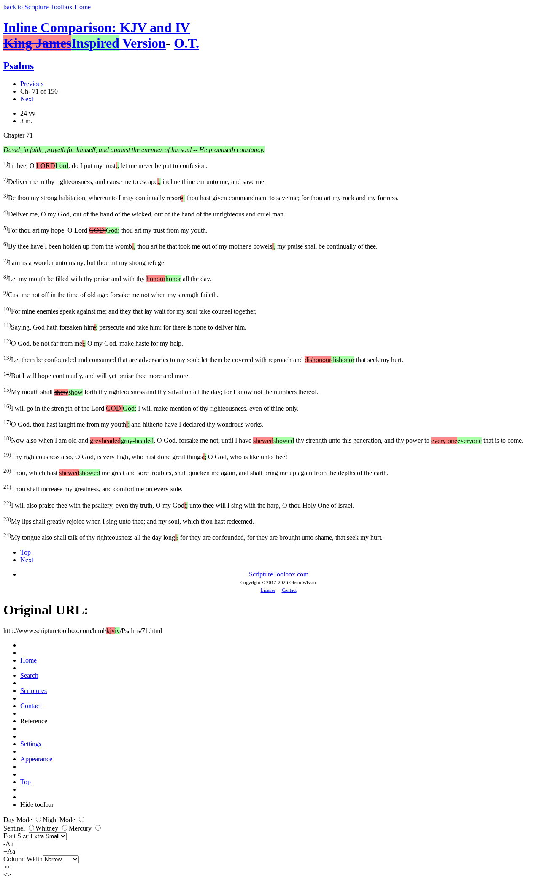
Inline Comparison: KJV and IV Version (96, 35)
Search (29, 675)
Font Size (16, 835)
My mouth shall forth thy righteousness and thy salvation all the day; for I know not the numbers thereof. (161, 391)
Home (28, 660)
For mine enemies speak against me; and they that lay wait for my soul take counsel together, (129, 310)
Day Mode (18, 819)
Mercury (81, 828)
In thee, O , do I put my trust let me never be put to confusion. (105, 164)
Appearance (36, 759)
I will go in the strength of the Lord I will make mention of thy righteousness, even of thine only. (151, 407)
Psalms (18, 65)
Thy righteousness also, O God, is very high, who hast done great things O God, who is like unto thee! (145, 456)
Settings (30, 743)
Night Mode (60, 819)
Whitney (47, 828)
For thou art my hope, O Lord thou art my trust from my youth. (105, 229)
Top (25, 552)
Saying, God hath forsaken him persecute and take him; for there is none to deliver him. (124, 326)
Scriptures (33, 690)
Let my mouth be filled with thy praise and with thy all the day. (107, 277)
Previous (31, 83)
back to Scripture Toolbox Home (47, 7)
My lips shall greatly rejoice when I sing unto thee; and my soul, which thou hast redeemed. (128, 520)
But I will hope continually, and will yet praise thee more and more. (96, 375)
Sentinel (15, 828)
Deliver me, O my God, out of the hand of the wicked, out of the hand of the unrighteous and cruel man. (144, 213)
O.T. (186, 43)
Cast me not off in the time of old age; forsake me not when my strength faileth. (111, 293)
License (268, 590)
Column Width (23, 859)
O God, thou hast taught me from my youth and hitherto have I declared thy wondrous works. (133, 423)
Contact (289, 590)
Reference (33, 721)
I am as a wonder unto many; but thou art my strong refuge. (84, 261)
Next (26, 99)
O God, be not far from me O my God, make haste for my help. (93, 342)
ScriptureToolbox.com (278, 574)
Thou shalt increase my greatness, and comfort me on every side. (93, 488)
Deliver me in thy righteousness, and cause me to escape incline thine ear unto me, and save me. (134, 180)
